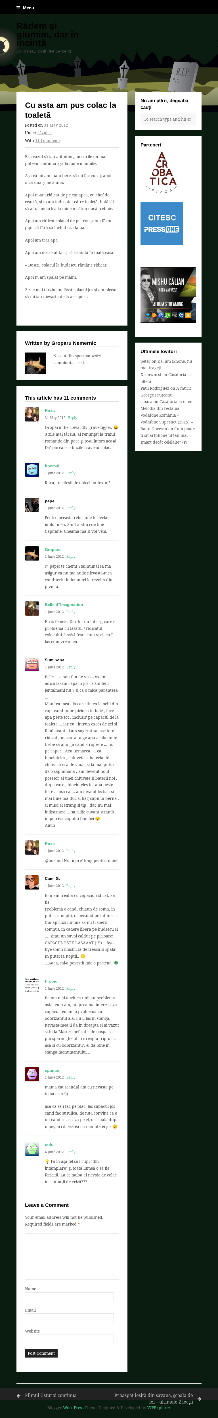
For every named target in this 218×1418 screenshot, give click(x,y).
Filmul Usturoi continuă (51, 1395)
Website (32, 1331)
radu (49, 1144)
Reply (72, 417)
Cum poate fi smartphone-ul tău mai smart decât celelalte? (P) (168, 435)
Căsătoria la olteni (177, 401)
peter (145, 361)
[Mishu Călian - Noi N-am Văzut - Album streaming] (168, 321)
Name (30, 1288)
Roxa (50, 410)
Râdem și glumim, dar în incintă (47, 34)
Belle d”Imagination (64, 604)
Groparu (53, 549)
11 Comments (47, 140)
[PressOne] (162, 243)
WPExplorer (159, 1407)
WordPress (73, 1407)
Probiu (51, 981)
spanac (52, 1070)
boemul (52, 465)
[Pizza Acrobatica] (162, 192)
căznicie (45, 132)
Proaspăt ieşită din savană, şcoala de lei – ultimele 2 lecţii (153, 1398)
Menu (28, 7)
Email (30, 1310)
